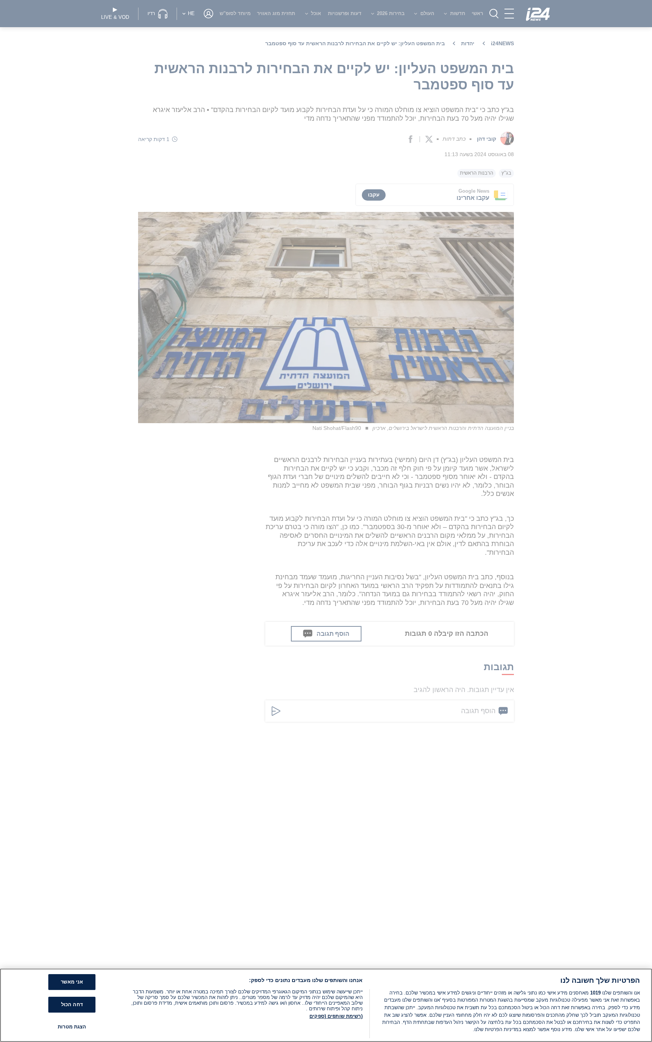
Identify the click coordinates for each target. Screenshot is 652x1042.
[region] (326, 1005)
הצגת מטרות (72, 1027)
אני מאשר (72, 982)
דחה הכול (72, 1004)
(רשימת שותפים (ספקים (336, 1016)
